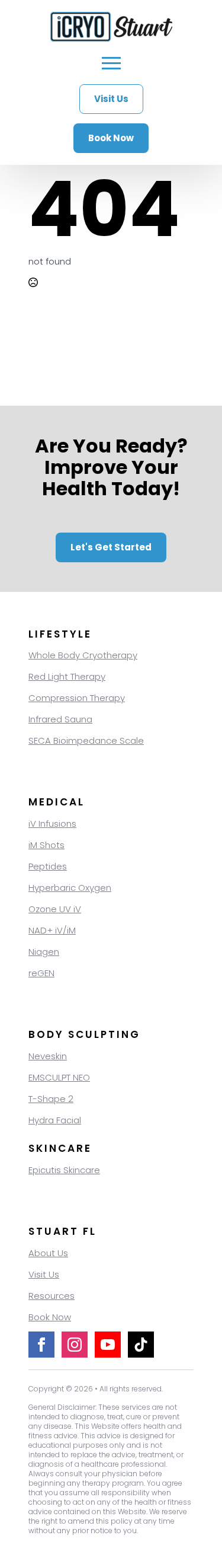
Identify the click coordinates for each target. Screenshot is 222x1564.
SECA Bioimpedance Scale (86, 740)
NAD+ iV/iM (52, 930)
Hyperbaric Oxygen (69, 887)
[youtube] (108, 1345)
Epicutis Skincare (64, 1170)
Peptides (47, 866)
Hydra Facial (54, 1120)
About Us (48, 1253)
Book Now (49, 1317)
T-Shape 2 (50, 1098)
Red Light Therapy (66, 676)
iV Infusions (52, 823)
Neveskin (47, 1056)
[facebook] (41, 1345)
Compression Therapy (76, 698)
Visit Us (43, 1274)
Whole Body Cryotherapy (82, 655)
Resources (51, 1295)
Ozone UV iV (54, 909)
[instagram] (75, 1345)
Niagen (43, 951)
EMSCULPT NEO (59, 1077)
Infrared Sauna (60, 719)
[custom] (141, 1345)
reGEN (41, 973)
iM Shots (46, 845)
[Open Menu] (111, 62)
